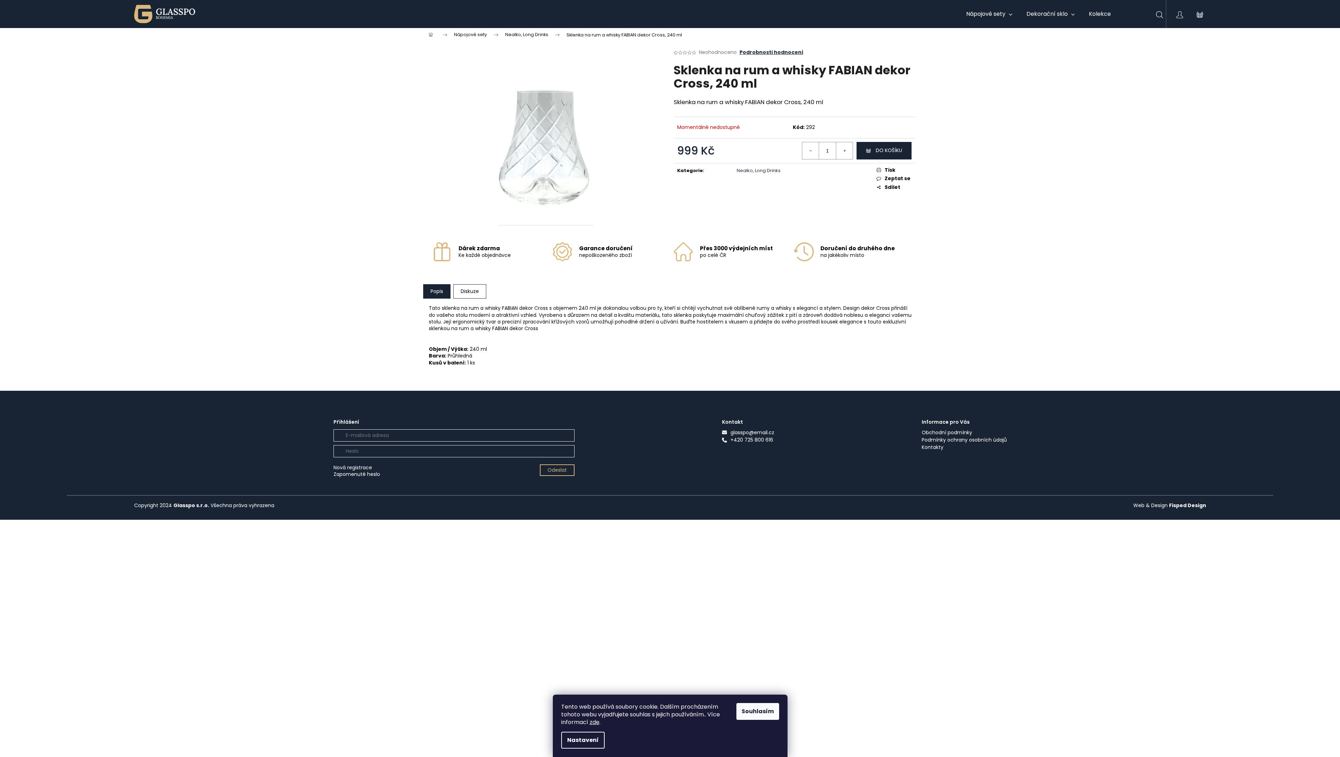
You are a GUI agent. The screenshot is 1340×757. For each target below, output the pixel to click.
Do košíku (889, 150)
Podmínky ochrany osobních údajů (964, 440)
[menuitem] (989, 14)
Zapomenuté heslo (357, 474)
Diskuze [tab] (470, 291)
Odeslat (557, 469)
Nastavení (583, 740)
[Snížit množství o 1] (810, 150)
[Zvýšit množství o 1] (844, 150)
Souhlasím (758, 711)
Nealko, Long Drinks (759, 170)
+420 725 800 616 (751, 440)
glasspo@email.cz (752, 432)
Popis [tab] (437, 291)
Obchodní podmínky (947, 432)
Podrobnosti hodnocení (771, 52)
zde (594, 722)
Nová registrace (353, 467)
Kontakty (932, 447)
